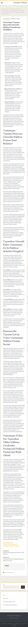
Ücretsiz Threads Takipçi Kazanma (10, 605)
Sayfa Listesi (5, 598)
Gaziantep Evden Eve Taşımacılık (11, 546)
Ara (3, 584)
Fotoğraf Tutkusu (20, 2)
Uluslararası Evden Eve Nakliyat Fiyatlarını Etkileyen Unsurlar (13, 559)
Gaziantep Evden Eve (8, 542)
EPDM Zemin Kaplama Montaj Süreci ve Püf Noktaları (13, 553)
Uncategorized (14, 9)
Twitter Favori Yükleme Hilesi (9, 601)
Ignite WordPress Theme (9, 623)
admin (18, 18)
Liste (4, 595)
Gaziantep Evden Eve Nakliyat (10, 544)
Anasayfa (4, 9)
